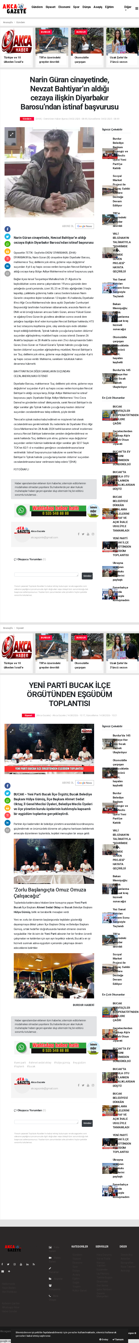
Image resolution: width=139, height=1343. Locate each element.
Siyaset (51, 7)
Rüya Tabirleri (128, 1266)
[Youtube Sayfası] (22, 1264)
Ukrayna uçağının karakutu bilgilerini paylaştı (118, 571)
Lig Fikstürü (103, 1273)
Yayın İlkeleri (9, 1287)
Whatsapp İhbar (11, 1307)
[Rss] (35, 1264)
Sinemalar (102, 1281)
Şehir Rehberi (104, 1289)
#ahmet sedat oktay (40, 1062)
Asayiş (98, 7)
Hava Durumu (104, 1254)
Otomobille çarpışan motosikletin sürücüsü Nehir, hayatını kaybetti (121, 350)
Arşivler (58, 1278)
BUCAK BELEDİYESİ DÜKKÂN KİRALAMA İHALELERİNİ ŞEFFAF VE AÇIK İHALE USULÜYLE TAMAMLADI (121, 513)
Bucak (18, 907)
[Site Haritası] (4, 1271)
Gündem (37, 7)
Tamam (119, 1339)
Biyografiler (127, 1262)
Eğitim (109, 7)
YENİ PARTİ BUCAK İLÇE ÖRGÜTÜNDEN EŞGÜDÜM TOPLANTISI (122, 547)
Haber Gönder (9, 1311)
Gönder (87, 576)
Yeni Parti (80, 902)
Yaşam (77, 1286)
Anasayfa (8, 22)
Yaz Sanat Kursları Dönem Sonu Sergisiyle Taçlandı (121, 288)
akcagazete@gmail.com (44, 537)
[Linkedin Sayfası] (28, 1264)
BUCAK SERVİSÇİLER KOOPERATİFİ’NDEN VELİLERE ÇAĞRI (125, 415)
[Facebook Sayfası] (3, 1264)
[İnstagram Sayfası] (16, 1264)
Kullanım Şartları (11, 1303)
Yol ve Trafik (103, 1258)
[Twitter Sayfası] (9, 1264)
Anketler (125, 1258)
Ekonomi (64, 7)
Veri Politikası (9, 1291)
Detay (104, 1339)
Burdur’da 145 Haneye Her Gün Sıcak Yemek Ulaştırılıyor (122, 378)
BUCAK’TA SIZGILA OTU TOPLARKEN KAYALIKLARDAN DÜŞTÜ (124, 481)
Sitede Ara (126, 1254)
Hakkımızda (8, 1283)
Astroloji (125, 1270)
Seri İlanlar (102, 1285)
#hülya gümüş (62, 1062)
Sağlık (76, 1282)
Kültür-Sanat (80, 1290)
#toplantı (19, 1066)
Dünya (87, 7)
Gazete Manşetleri (102, 1295)
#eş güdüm (79, 1062)
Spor (76, 7)
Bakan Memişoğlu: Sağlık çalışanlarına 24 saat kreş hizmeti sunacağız (121, 316)
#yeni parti (20, 1062)
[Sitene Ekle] (10, 1271)
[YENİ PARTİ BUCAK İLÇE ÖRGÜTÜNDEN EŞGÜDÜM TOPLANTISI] (49, 748)
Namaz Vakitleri (101, 1264)
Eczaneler (102, 1269)
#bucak (31, 1066)
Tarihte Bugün (104, 1277)
